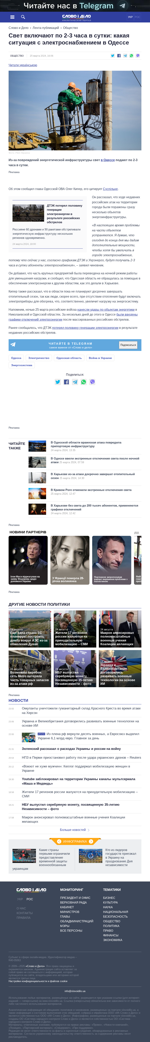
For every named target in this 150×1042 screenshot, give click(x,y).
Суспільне (110, 189)
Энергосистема (21, 365)
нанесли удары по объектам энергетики (106, 309)
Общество (70, 27)
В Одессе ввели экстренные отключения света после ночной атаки (95, 460)
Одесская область (69, 358)
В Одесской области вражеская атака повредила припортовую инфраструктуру (86, 446)
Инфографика (75, 841)
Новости (18, 700)
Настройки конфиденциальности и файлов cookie (38, 981)
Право (108, 930)
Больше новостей (73, 829)
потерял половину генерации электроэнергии (85, 327)
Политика (111, 926)
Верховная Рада (73, 902)
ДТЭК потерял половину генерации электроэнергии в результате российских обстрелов (64, 214)
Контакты (25, 913)
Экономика (112, 940)
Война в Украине (100, 358)
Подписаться (128, 344)
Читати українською (23, 65)
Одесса (16, 358)
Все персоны (71, 930)
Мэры (64, 926)
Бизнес (109, 897)
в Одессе (108, 160)
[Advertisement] (75, 178)
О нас (21, 908)
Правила (23, 917)
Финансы (110, 935)
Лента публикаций (46, 27)
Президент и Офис (75, 897)
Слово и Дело (19, 27)
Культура (110, 902)
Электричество (38, 358)
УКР (130, 17)
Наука (108, 907)
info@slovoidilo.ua (75, 991)
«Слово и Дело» (35, 966)
